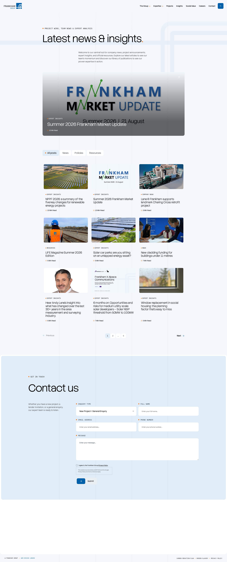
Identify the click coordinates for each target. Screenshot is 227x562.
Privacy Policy (103, 465)
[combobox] (106, 411)
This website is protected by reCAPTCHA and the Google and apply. (93, 471)
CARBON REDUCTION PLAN (185, 558)
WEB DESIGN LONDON (28, 558)
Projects (169, 6)
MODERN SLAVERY (202, 558)
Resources (95, 152)
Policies (79, 152)
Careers (202, 6)
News (65, 152)
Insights (179, 6)
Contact (212, 6)
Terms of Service (92, 472)
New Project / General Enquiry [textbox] (93, 411)
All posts (51, 152)
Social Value (191, 6)
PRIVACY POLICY (216, 558)
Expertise (157, 6)
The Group (144, 6)
